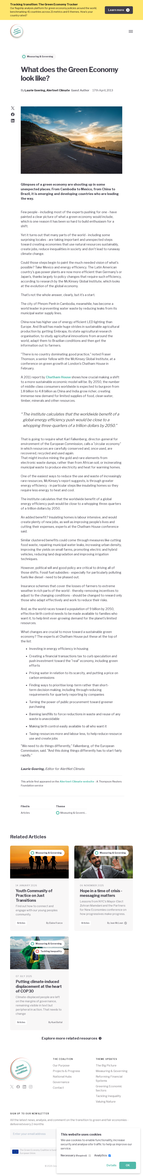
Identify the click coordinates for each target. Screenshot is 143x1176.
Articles (25, 812)
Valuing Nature (106, 1101)
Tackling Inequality (108, 1096)
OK (128, 1165)
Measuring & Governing (73, 812)
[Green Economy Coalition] (17, 31)
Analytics (100, 1155)
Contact (58, 1087)
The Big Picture (106, 1065)
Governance (61, 1082)
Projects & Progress (66, 1071)
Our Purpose (61, 1065)
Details (111, 1165)
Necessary (74, 1155)
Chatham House (59, 377)
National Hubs (62, 1076)
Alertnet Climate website (77, 781)
